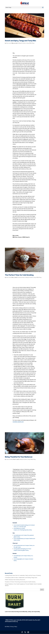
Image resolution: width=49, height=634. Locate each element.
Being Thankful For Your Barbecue (18, 457)
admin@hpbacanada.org (11, 621)
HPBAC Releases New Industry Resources (15, 579)
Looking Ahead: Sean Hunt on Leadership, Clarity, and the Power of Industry (23, 575)
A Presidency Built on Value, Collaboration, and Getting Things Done (21, 577)
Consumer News (21, 277)
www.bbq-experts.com (18, 421)
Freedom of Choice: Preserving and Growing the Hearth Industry (20, 581)
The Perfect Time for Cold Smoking (19, 275)
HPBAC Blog (31, 43)
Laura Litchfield (9, 459)
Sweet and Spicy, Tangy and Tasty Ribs (20, 41)
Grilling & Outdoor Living (23, 43)
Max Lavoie (8, 43)
